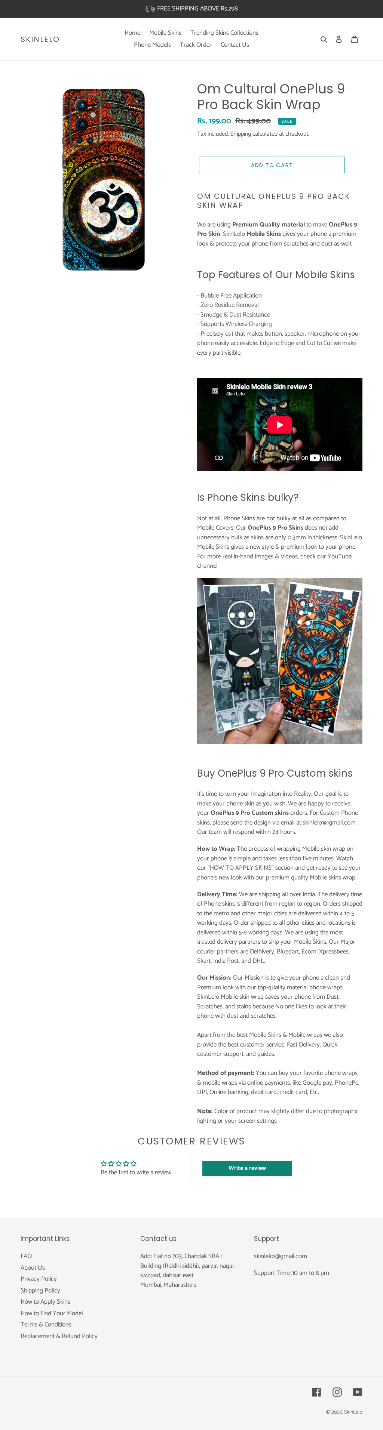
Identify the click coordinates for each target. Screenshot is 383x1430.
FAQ (26, 1256)
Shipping (240, 134)
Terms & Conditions (46, 1324)
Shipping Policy (40, 1290)
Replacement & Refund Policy (59, 1336)
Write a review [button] (247, 1168)
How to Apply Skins (45, 1302)
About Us (33, 1268)
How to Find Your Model (52, 1313)
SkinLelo (40, 39)
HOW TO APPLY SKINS (241, 868)
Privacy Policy (39, 1279)
